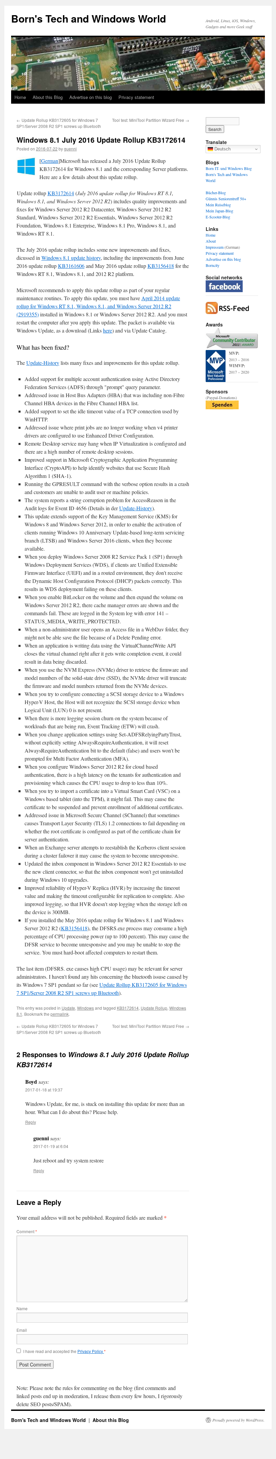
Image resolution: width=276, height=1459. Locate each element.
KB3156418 (160, 265)
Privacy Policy (90, 1351)
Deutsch (222, 148)
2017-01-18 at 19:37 (44, 1089)
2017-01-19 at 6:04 (50, 1146)
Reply (30, 1122)
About (211, 241)
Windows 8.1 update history (71, 257)
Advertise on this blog (90, 97)
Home (20, 97)
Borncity (212, 265)
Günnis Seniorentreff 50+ (226, 198)
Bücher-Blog (216, 192)
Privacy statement (136, 97)
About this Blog (48, 97)
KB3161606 (71, 265)
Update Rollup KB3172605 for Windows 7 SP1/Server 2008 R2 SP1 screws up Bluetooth (58, 123)
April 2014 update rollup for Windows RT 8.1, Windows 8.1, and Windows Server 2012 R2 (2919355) (98, 306)
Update (68, 1008)
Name (22, 1308)
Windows (85, 1008)
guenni (70, 148)
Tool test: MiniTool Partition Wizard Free (150, 120)
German (49, 160)
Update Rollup (154, 1008)
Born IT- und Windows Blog (229, 168)
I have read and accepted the (64, 1351)
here (107, 330)
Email (21, 1330)
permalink (59, 1014)
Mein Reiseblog (218, 204)
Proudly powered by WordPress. (238, 1420)
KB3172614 (60, 193)
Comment (26, 1231)
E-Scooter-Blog (218, 216)
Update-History (42, 362)
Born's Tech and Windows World (88, 18)
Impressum (214, 247)
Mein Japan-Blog (219, 210)
